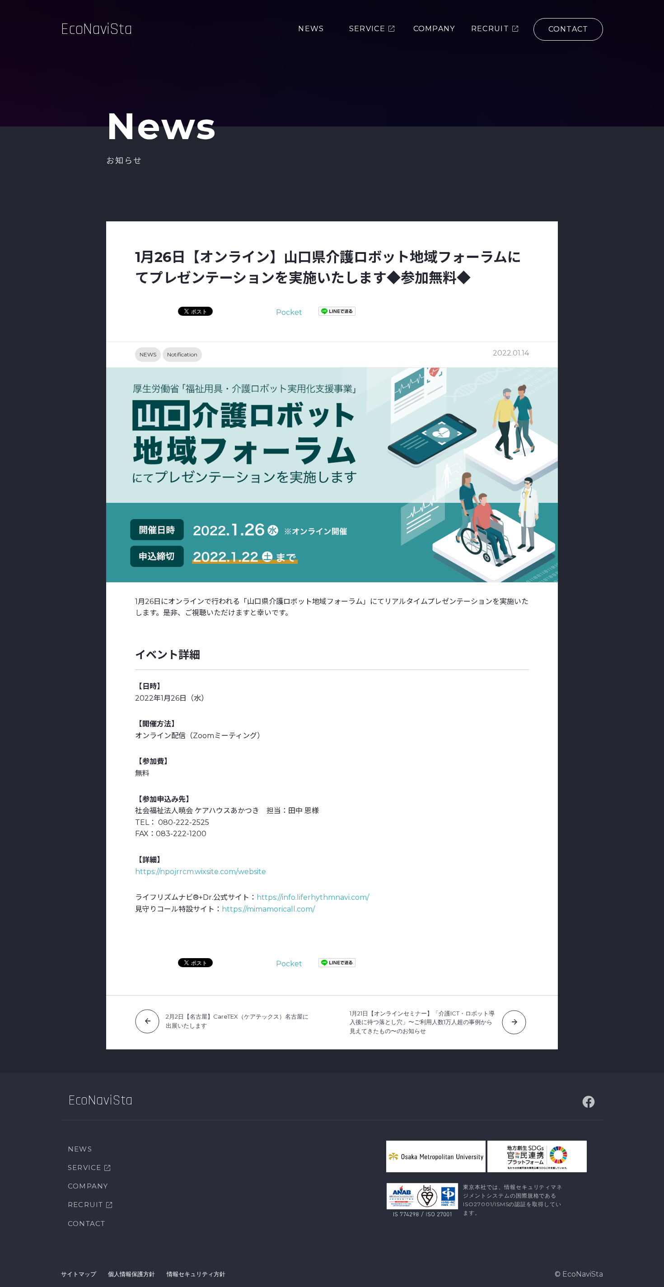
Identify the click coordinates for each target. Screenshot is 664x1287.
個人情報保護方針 (131, 1274)
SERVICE (84, 1167)
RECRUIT (85, 1204)
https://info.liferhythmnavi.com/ (313, 897)
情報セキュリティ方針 (196, 1274)
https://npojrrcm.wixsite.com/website (200, 871)
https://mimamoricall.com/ (268, 909)
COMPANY (88, 1186)
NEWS (148, 354)
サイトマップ (78, 1274)
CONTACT (86, 1223)
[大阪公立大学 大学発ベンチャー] (436, 1156)
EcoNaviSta (96, 29)
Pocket (289, 312)
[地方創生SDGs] (537, 1156)
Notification (182, 354)
